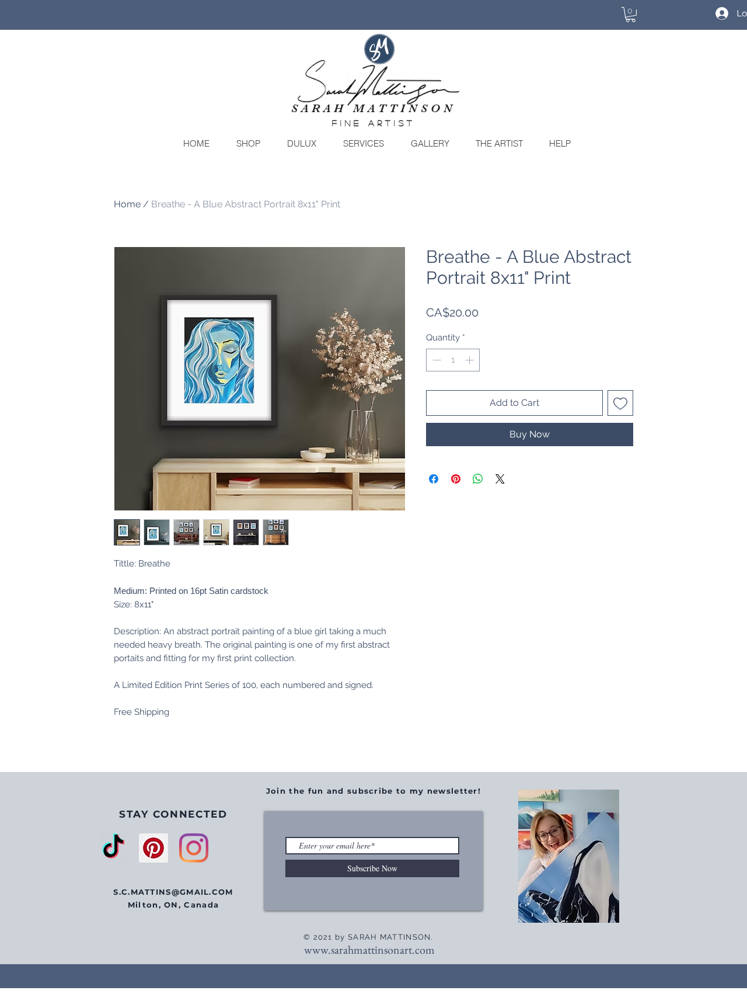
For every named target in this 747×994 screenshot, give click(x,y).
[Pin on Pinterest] (456, 479)
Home (127, 204)
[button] (631, 14)
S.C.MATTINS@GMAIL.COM (173, 891)
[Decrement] (436, 360)
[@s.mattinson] (193, 848)
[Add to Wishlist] (620, 403)
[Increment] (471, 360)
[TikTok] (113, 848)
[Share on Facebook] (434, 479)
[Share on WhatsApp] (478, 479)
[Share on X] (500, 479)
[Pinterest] (153, 848)
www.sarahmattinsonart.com (369, 949)
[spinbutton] (453, 360)
